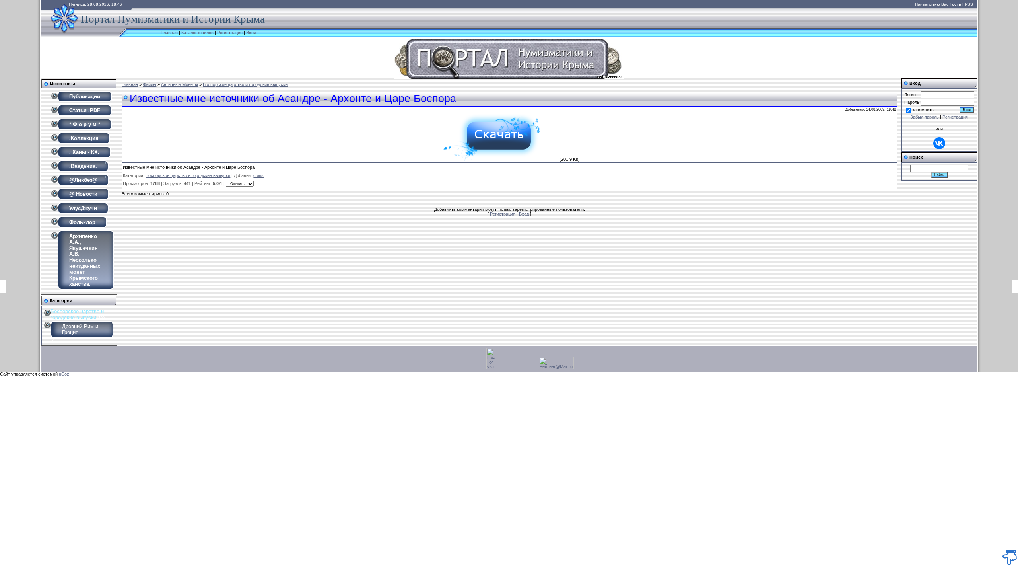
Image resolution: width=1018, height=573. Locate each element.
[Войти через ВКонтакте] (939, 143)
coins (258, 175)
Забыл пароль (924, 117)
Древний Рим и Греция (80, 329)
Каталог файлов (197, 32)
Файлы (149, 84)
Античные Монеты (179, 84)
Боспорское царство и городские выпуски (77, 314)
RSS (969, 4)
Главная (169, 32)
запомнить (923, 109)
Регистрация (230, 32)
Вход (251, 32)
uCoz (64, 374)
